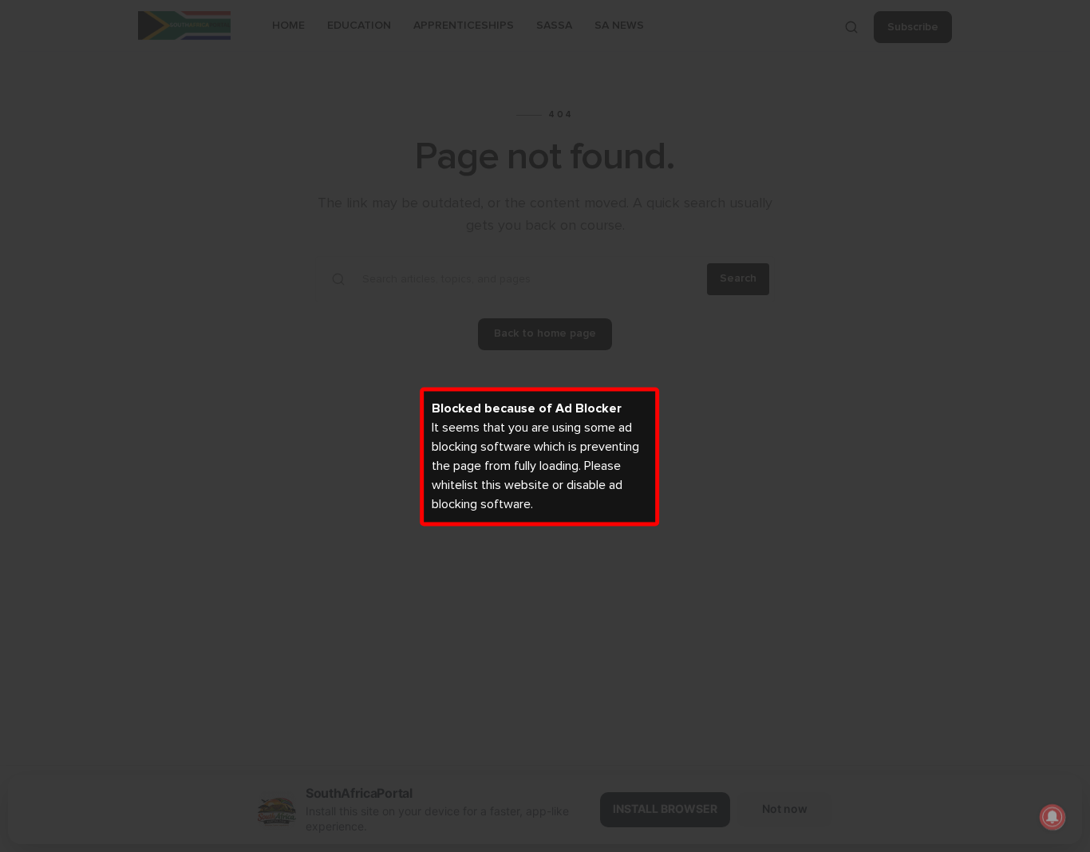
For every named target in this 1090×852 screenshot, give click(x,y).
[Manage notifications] (1052, 817)
